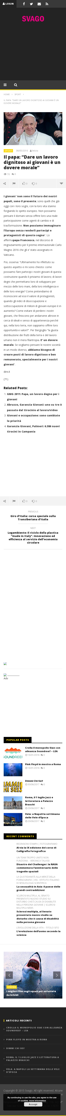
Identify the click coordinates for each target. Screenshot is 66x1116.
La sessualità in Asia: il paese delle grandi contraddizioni (38, 888)
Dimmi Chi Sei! (34, 780)
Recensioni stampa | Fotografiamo (36, 843)
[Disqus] (33, 604)
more (61, 183)
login (10, 3)
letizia (35, 150)
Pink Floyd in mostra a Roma (43, 764)
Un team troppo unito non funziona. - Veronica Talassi (33, 859)
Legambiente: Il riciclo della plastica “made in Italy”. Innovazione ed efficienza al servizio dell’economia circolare (33, 536)
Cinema (12, 987)
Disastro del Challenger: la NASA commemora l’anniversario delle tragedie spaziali (37, 868)
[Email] (39, 4)
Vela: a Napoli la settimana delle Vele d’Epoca (42, 815)
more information (37, 1100)
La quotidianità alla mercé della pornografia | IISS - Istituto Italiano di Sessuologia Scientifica (37, 880)
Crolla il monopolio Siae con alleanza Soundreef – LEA (42, 749)
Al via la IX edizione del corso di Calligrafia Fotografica (36, 849)
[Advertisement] (33, 52)
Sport (8, 150)
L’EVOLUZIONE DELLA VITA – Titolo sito (37, 927)
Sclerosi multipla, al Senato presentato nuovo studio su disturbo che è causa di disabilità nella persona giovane (37, 917)
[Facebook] (24, 4)
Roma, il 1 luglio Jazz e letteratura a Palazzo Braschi (39, 801)
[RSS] (47, 4)
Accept (33, 1104)
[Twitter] (31, 4)
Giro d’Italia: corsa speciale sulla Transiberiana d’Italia (33, 516)
